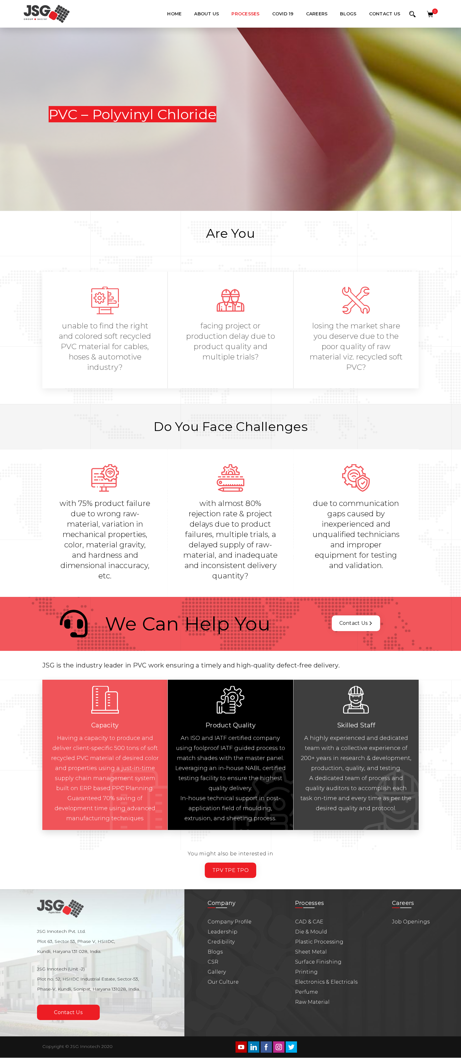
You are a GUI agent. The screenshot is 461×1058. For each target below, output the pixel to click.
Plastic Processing (319, 942)
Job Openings (411, 922)
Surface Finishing (318, 962)
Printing (306, 972)
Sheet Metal (311, 952)
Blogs (215, 952)
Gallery (217, 972)
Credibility (221, 942)
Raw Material (312, 1002)
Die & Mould (311, 932)
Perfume (306, 992)
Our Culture (223, 982)
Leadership (222, 932)
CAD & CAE (309, 922)
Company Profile (230, 922)
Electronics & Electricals (326, 982)
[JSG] (47, 14)
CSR (213, 962)
